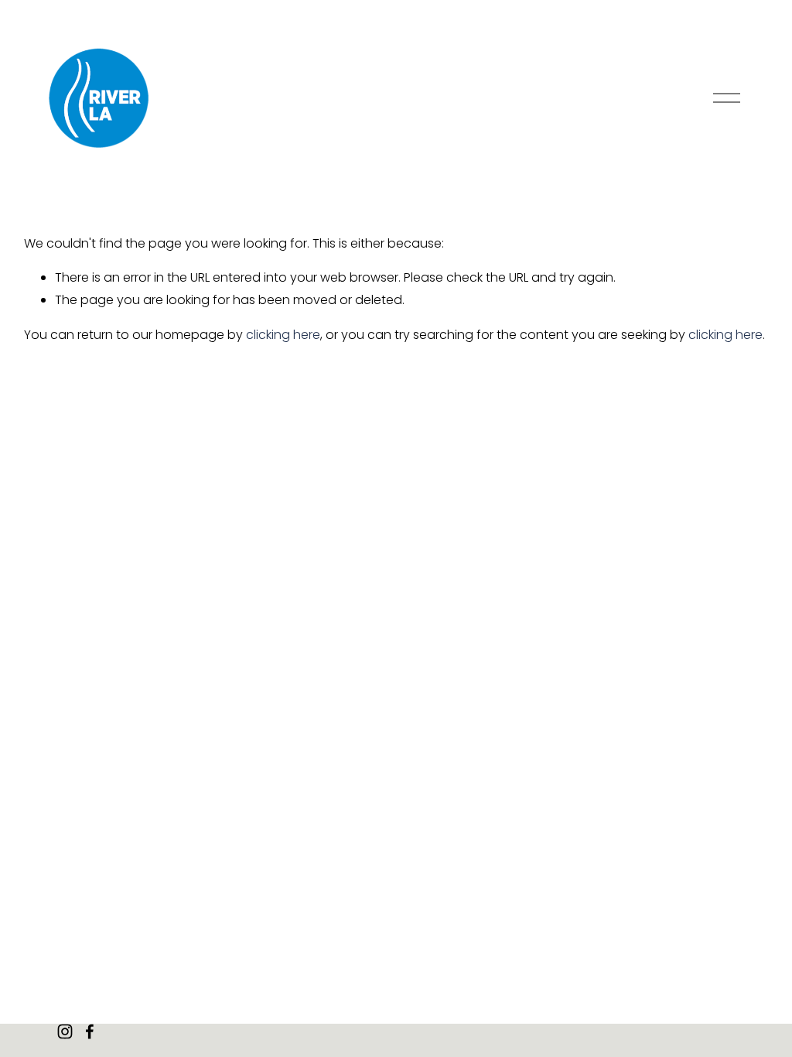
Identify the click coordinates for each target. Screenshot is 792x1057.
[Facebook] (89, 1031)
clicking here (283, 335)
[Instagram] (65, 1031)
